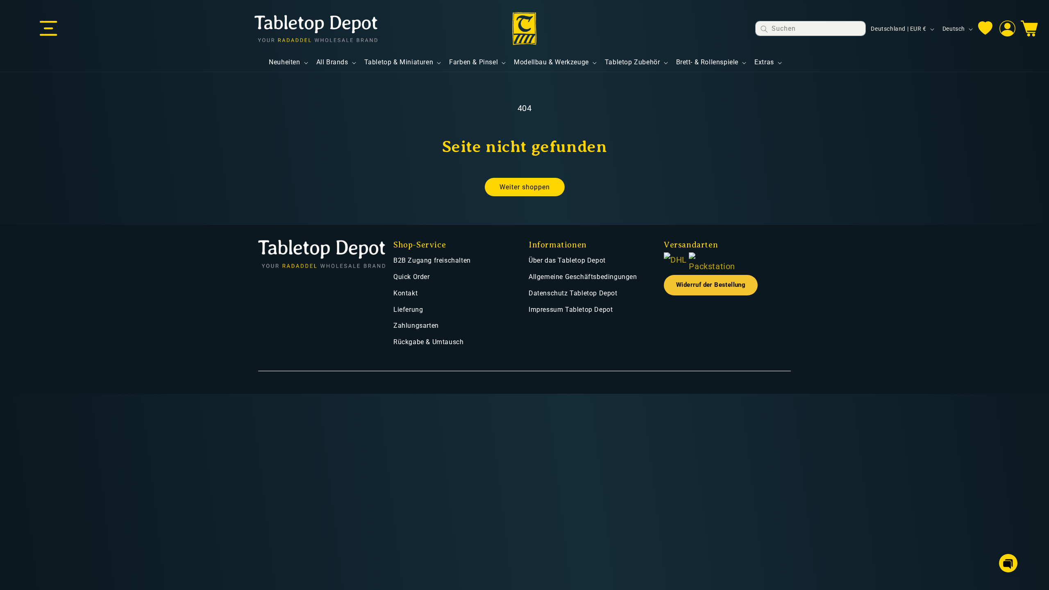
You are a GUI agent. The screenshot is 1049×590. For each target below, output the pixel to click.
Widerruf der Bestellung (710, 284)
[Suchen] (764, 28)
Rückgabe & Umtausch (428, 342)
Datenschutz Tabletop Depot (573, 293)
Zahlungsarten (416, 325)
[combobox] (810, 28)
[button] (48, 29)
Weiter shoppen (525, 187)
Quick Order (411, 277)
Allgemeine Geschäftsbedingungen (583, 277)
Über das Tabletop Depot (567, 260)
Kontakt (405, 293)
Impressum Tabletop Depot (571, 309)
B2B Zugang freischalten (432, 260)
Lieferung (408, 309)
